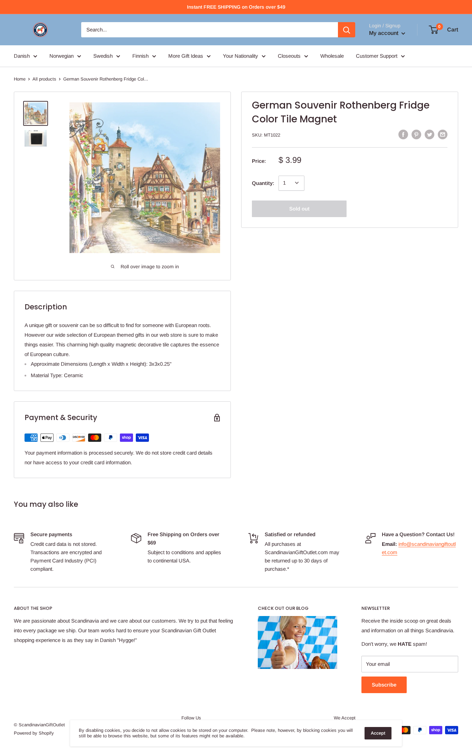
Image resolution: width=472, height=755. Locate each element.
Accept (378, 733)
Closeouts (289, 56)
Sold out (299, 208)
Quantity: (263, 183)
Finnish (140, 56)
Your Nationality (240, 56)
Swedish (103, 56)
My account (384, 33)
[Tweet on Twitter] (429, 134)
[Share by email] (442, 134)
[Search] (346, 29)
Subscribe (384, 685)
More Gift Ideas (185, 56)
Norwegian (61, 56)
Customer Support (376, 56)
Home (20, 79)
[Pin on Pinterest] (416, 134)
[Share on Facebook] (403, 134)
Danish (22, 56)
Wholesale (332, 56)
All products (44, 79)
